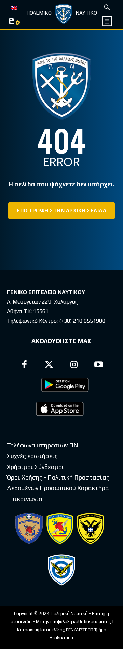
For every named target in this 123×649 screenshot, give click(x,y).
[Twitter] (49, 365)
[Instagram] (74, 365)
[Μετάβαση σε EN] (14, 7)
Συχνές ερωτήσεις (32, 455)
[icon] (107, 21)
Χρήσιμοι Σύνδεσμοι (35, 466)
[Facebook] (24, 365)
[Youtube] (99, 365)
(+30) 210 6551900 (82, 321)
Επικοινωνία (24, 498)
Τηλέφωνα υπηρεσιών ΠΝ (42, 445)
